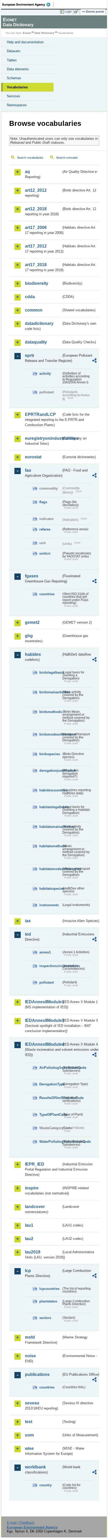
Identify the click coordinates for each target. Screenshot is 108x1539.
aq (27, 171)
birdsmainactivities (50, 692)
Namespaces (17, 105)
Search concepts (67, 157)
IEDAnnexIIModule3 (43, 1020)
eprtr (29, 355)
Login (68, 11)
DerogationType (50, 1084)
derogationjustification (50, 771)
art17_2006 (36, 227)
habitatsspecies (50, 889)
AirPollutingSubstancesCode (50, 1068)
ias (28, 921)
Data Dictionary (44, 32)
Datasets (13, 51)
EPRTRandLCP (40, 414)
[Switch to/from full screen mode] (77, 11)
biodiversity (36, 283)
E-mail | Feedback (20, 1523)
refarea (44, 529)
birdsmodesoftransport (50, 734)
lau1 (29, 1225)
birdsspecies (49, 754)
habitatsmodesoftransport (50, 869)
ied (28, 934)
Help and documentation (25, 42)
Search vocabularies (30, 157)
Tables (12, 60)
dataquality (36, 342)
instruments (49, 905)
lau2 (29, 1238)
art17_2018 (36, 264)
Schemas (14, 78)
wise (29, 1448)
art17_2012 (36, 246)
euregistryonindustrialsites (43, 438)
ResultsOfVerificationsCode (50, 1098)
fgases (31, 576)
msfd (30, 1337)
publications (37, 1374)
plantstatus (48, 1301)
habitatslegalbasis (50, 807)
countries (47, 594)
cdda (30, 296)
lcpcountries (49, 1289)
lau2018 (32, 1252)
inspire (32, 1188)
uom (29, 1435)
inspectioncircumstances (50, 966)
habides (33, 654)
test (28, 1421)
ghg (29, 636)
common (33, 310)
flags (43, 502)
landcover (35, 1206)
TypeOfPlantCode (50, 1115)
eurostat (33, 457)
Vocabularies (17, 87)
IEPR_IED (34, 1164)
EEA (27, 4)
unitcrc (45, 553)
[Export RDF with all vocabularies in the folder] (94, 361)
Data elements (18, 69)
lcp (28, 1270)
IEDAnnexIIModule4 (43, 1044)
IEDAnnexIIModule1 (43, 1002)
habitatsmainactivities (50, 827)
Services (13, 96)
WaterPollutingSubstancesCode (50, 1142)
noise (30, 1356)
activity (45, 374)
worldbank (35, 1467)
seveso (32, 1403)
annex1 (45, 952)
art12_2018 (36, 209)
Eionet (27, 32)
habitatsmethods (50, 846)
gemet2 (32, 622)
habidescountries (50, 790)
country (45, 1485)
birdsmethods (50, 712)
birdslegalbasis (50, 672)
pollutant (46, 982)
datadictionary (39, 323)
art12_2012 (36, 190)
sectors (45, 1318)
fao (28, 470)
